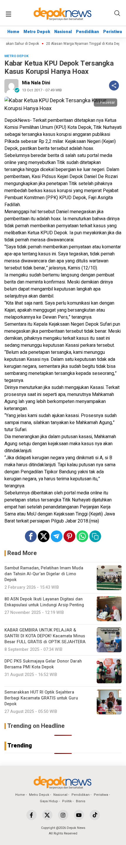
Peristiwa (112, 32)
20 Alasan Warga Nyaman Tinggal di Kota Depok (82, 43)
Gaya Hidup (49, 801)
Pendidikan (87, 32)
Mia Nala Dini (36, 82)
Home (13, 32)
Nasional (63, 32)
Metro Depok (36, 32)
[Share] (114, 86)
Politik (67, 801)
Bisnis (80, 801)
